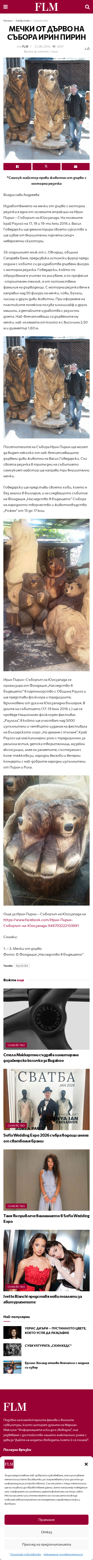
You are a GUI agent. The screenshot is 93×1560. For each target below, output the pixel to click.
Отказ (46, 1532)
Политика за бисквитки (25, 1554)
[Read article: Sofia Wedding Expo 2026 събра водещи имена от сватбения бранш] (46, 1099)
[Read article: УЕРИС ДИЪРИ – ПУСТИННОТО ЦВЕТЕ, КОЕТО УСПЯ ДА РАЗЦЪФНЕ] (12, 1332)
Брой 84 (22, 965)
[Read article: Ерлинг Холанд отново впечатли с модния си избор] (12, 1367)
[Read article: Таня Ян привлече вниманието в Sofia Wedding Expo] (46, 1180)
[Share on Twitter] (46, 166)
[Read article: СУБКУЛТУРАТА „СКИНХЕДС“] (12, 1349)
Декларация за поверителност (63, 1554)
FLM (25, 46)
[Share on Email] (76, 166)
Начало (7, 20)
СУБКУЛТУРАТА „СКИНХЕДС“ (48, 1345)
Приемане (46, 1520)
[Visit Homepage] (46, 7)
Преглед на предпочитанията (46, 1544)
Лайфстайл (23, 20)
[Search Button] (87, 6)
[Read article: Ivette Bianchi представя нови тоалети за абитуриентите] (46, 1260)
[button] (86, 1464)
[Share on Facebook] (17, 166)
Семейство (40, 20)
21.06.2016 (42, 46)
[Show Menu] (5, 6)
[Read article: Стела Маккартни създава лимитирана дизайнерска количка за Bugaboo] (46, 1019)
